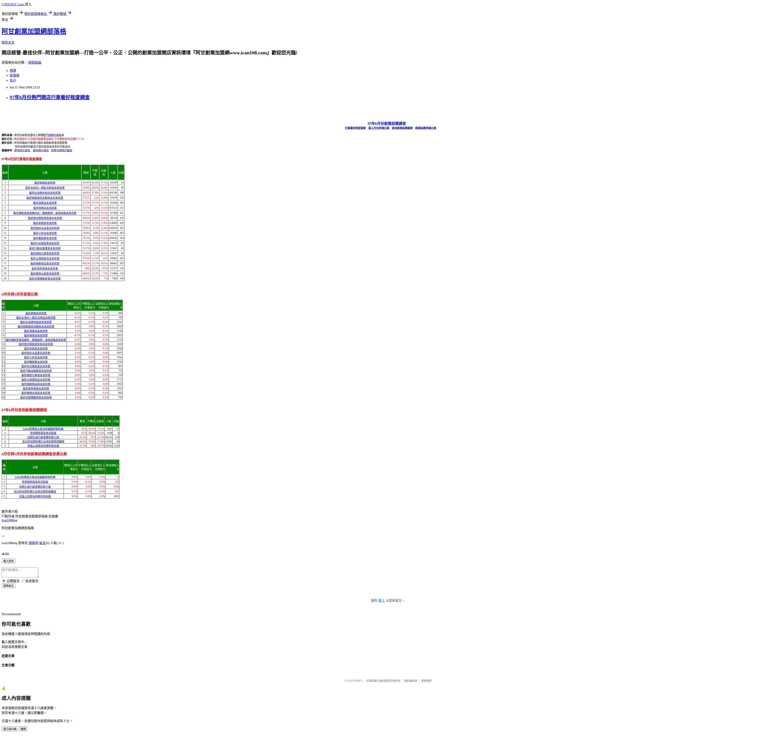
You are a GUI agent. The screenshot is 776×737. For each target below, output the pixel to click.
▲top (5, 553)
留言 (42, 543)
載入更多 (8, 561)
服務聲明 (426, 680)
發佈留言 (8, 585)
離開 (23, 729)
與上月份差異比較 (378, 127)
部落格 (14, 75)
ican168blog (9, 520)
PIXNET (357, 680)
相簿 (13, 70)
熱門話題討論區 (52, 135)
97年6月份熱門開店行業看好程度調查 (50, 97)
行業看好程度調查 (355, 127)
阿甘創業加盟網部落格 (34, 31)
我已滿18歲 (10, 729)
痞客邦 (33, 543)
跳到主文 (8, 42)
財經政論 (34, 62)
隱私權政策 (410, 680)
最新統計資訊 (41, 150)
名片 (13, 80)
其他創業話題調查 (402, 127)
